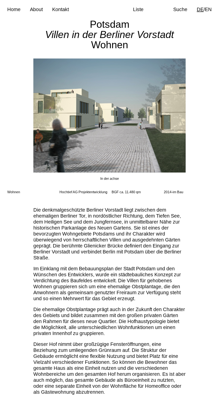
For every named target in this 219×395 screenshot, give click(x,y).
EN (208, 9)
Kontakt (60, 9)
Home (14, 9)
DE (200, 9)
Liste (138, 9)
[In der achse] (109, 116)
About (36, 9)
